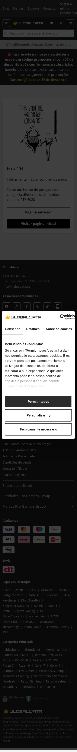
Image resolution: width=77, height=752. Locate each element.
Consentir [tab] (12, 328)
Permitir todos (38, 401)
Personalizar (36, 415)
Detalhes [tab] (32, 328)
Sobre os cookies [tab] (59, 328)
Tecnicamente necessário (38, 429)
